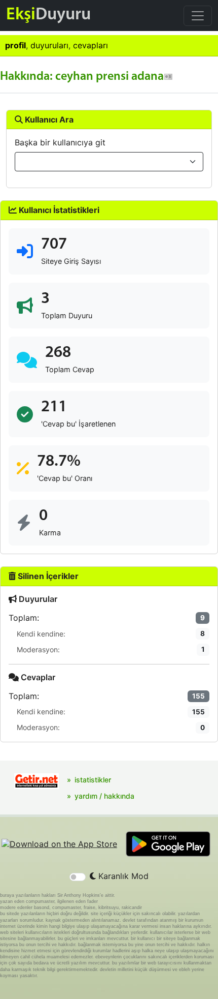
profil (15, 45)
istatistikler (93, 779)
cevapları (90, 45)
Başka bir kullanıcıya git (60, 142)
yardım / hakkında (104, 796)
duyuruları (49, 45)
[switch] (77, 877)
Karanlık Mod (122, 876)
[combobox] (109, 161)
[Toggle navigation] (198, 16)
